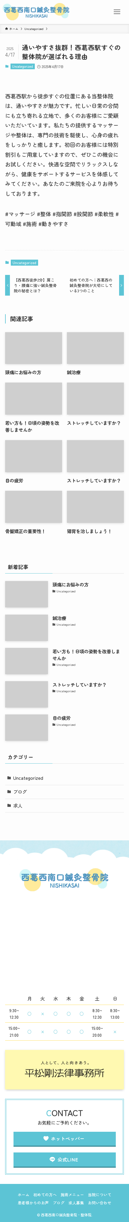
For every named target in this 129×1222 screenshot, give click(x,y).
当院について (99, 1194)
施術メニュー (72, 1194)
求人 (17, 805)
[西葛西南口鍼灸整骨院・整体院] (36, 12)
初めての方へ (45, 1194)
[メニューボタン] (117, 12)
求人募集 (76, 1203)
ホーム (23, 1194)
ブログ (20, 791)
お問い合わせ (99, 1203)
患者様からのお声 (33, 1203)
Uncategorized (22, 66)
